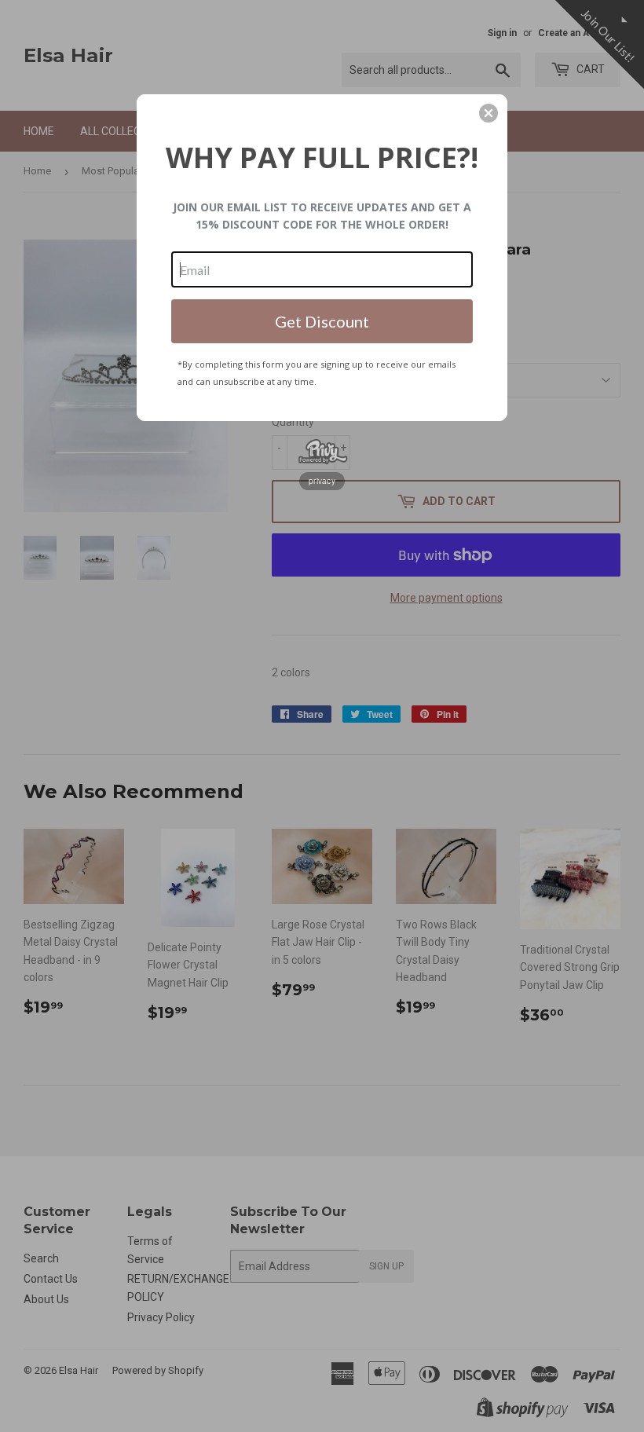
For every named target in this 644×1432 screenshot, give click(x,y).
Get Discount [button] (322, 321)
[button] (488, 113)
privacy (322, 480)
